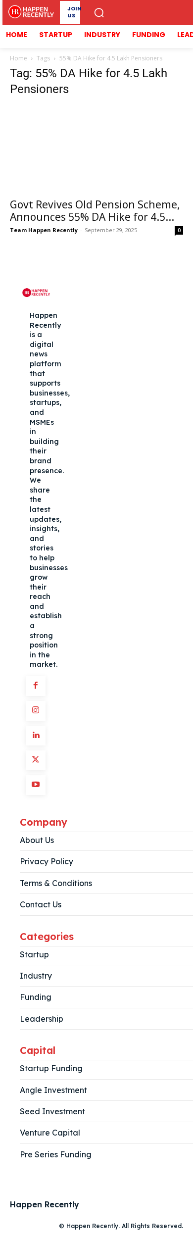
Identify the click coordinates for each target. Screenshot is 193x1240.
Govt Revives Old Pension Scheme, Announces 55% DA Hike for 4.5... (95, 211)
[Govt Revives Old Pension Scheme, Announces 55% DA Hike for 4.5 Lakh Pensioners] (96, 149)
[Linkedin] (36, 735)
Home (18, 58)
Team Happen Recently (44, 230)
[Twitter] (36, 760)
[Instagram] (36, 711)
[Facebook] (36, 686)
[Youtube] (36, 785)
